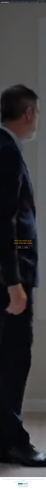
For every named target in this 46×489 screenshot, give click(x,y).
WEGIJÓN (37, 2)
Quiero (19, 247)
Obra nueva (26, 2)
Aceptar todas (20, 483)
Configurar (26, 483)
